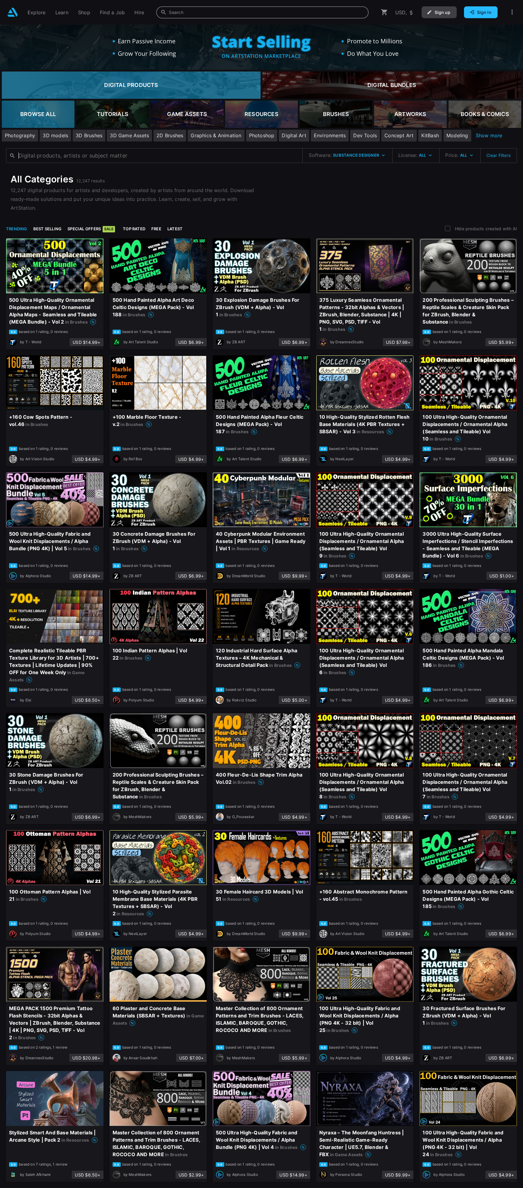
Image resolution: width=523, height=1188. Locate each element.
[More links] (512, 12)
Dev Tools (365, 135)
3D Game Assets (129, 135)
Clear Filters (498, 155)
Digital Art (294, 135)
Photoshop (262, 135)
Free (156, 228)
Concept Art (398, 135)
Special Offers (90, 228)
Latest (175, 228)
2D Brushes (169, 135)
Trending (16, 228)
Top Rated (134, 228)
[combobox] (262, 12)
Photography (20, 135)
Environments (330, 135)
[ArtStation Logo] (12, 12)
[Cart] (384, 12)
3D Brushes (89, 135)
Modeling (457, 135)
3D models (55, 135)
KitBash (430, 135)
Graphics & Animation (216, 135)
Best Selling (47, 228)
